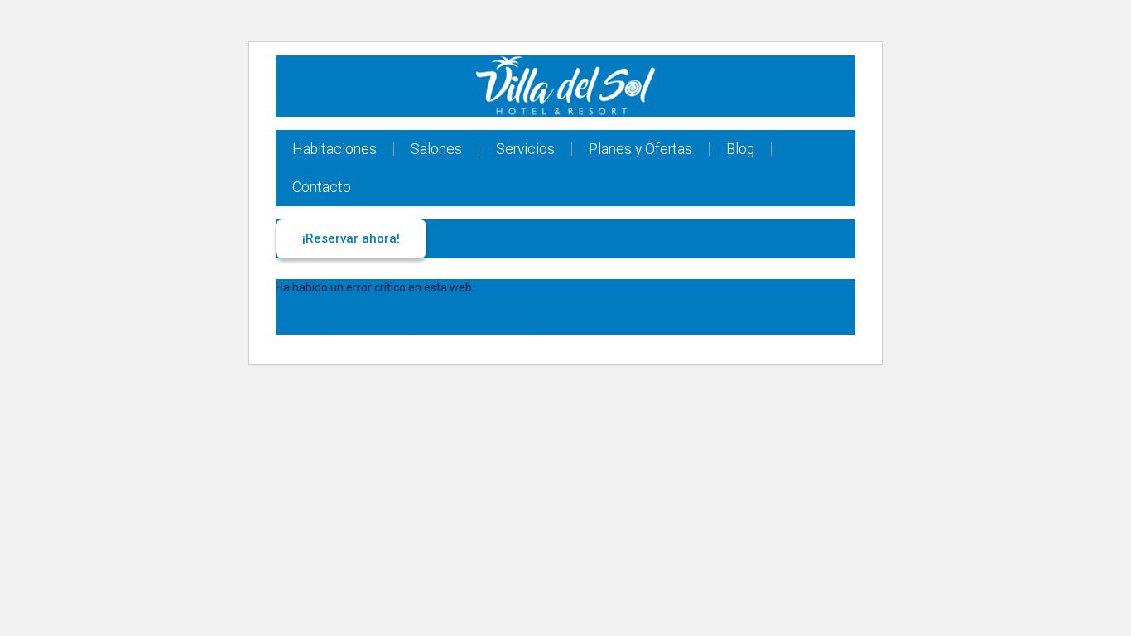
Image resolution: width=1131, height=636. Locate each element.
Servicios (525, 149)
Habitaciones (334, 149)
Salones (436, 149)
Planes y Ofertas (640, 149)
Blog (740, 149)
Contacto (321, 187)
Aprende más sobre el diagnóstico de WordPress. (404, 325)
